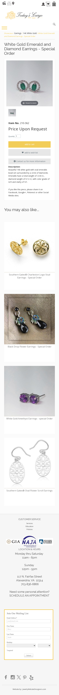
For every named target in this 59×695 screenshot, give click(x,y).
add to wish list (31, 152)
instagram (13, 677)
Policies (30, 529)
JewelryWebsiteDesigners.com (34, 689)
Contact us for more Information (30, 161)
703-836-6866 (30, 584)
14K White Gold (30, 33)
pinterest (25, 677)
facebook (7, 677)
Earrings (17, 33)
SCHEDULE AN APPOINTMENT (29, 595)
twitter (19, 677)
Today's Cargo (24, 15)
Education (29, 526)
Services (29, 523)
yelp (31, 677)
